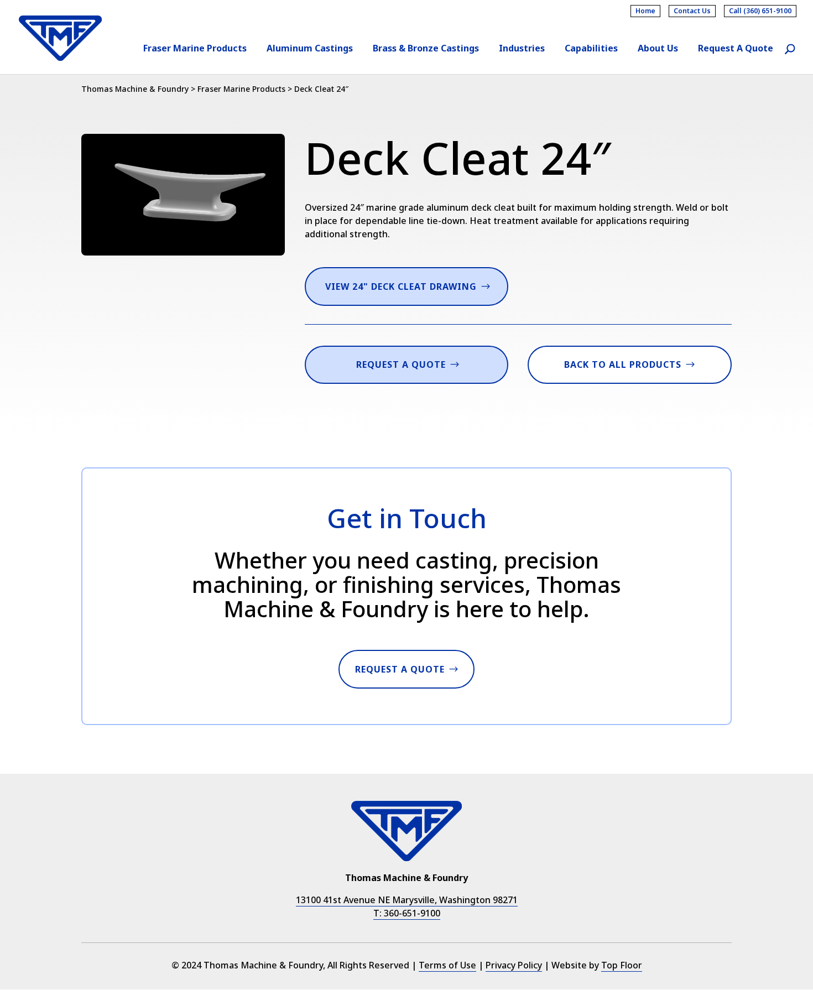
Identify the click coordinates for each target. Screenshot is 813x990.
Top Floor (621, 965)
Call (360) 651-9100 (760, 10)
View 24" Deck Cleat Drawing (401, 286)
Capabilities (591, 49)
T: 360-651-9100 (406, 913)
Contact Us (692, 10)
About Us (658, 49)
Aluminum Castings (310, 49)
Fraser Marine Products (195, 49)
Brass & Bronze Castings (426, 49)
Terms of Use (447, 965)
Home (645, 10)
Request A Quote (735, 49)
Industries (522, 49)
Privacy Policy (514, 965)
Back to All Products (622, 364)
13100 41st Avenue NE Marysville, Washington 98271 (407, 900)
